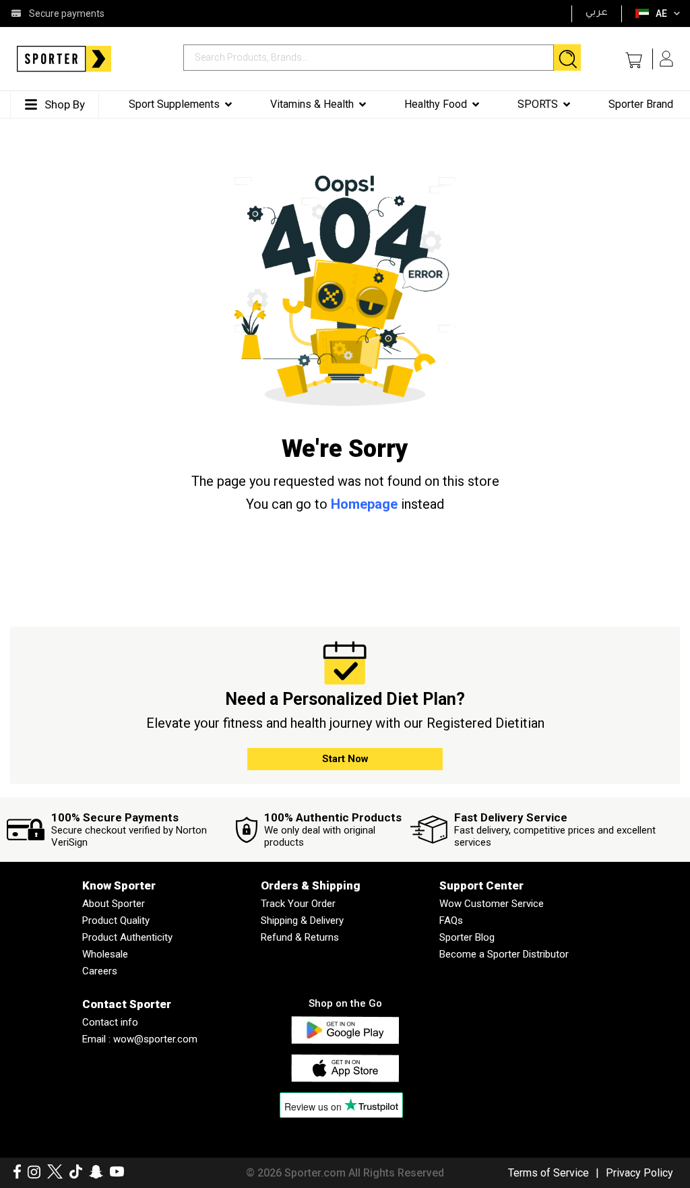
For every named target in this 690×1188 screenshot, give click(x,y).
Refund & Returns (300, 937)
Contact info (110, 1022)
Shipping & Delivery (302, 920)
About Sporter (113, 904)
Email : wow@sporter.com (139, 1039)
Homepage (364, 504)
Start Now (345, 759)
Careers (99, 971)
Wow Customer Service (491, 904)
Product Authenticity (127, 937)
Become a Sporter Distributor (504, 954)
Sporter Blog (467, 937)
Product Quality (116, 920)
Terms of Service (548, 1172)
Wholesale (105, 954)
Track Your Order (298, 904)
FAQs (451, 920)
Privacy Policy (639, 1172)
